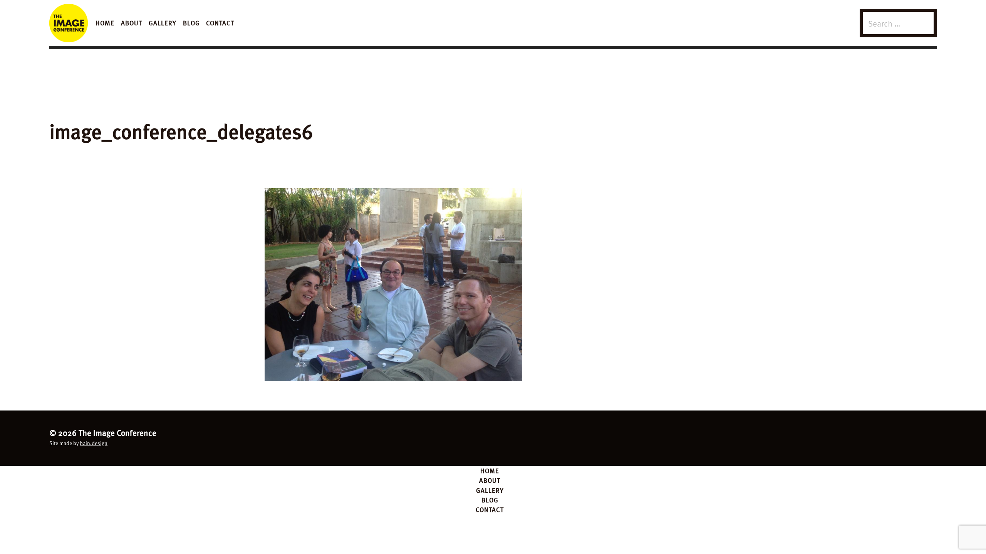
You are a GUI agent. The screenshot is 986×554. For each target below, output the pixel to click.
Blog (191, 22)
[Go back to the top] (493, 437)
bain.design (93, 443)
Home (105, 22)
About (131, 22)
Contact (220, 22)
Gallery (162, 22)
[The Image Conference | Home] (68, 23)
